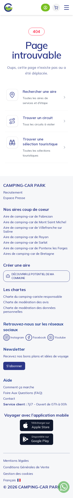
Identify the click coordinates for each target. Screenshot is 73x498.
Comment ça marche (18, 387)
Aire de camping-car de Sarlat (25, 242)
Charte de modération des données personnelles (29, 310)
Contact (9, 398)
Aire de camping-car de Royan (25, 237)
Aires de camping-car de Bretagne (28, 254)
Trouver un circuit (38, 117)
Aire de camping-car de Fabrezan (28, 216)
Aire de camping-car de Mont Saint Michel (34, 222)
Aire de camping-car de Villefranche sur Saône (32, 229)
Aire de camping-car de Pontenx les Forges (35, 248)
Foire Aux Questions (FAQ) (22, 393)
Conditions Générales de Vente (26, 467)
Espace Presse (14, 198)
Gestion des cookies (18, 474)
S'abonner (14, 366)
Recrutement (13, 192)
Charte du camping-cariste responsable (32, 296)
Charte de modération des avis (26, 302)
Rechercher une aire (39, 91)
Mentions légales (16, 461)
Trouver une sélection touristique (40, 141)
